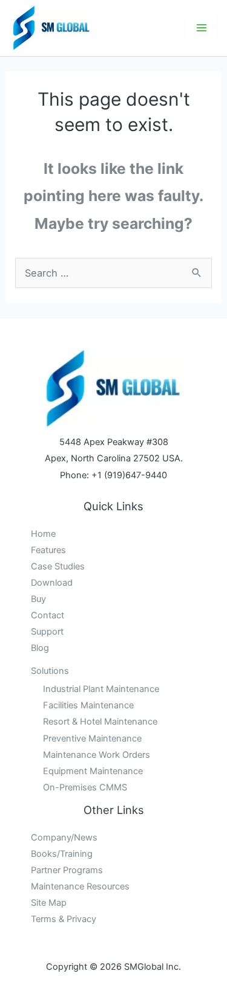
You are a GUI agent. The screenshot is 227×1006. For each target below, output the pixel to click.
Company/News (64, 837)
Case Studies (58, 566)
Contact (47, 615)
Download (52, 582)
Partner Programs (67, 870)
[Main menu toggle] (201, 28)
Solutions (50, 670)
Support (47, 631)
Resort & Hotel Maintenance (100, 721)
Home (43, 533)
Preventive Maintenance (92, 738)
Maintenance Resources (80, 886)
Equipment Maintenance (93, 771)
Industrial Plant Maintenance (101, 689)
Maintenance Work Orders (96, 754)
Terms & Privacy (63, 919)
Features (48, 550)
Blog (40, 647)
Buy (38, 599)
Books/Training (62, 853)
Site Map (49, 902)
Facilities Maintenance (88, 705)
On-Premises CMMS (85, 787)
